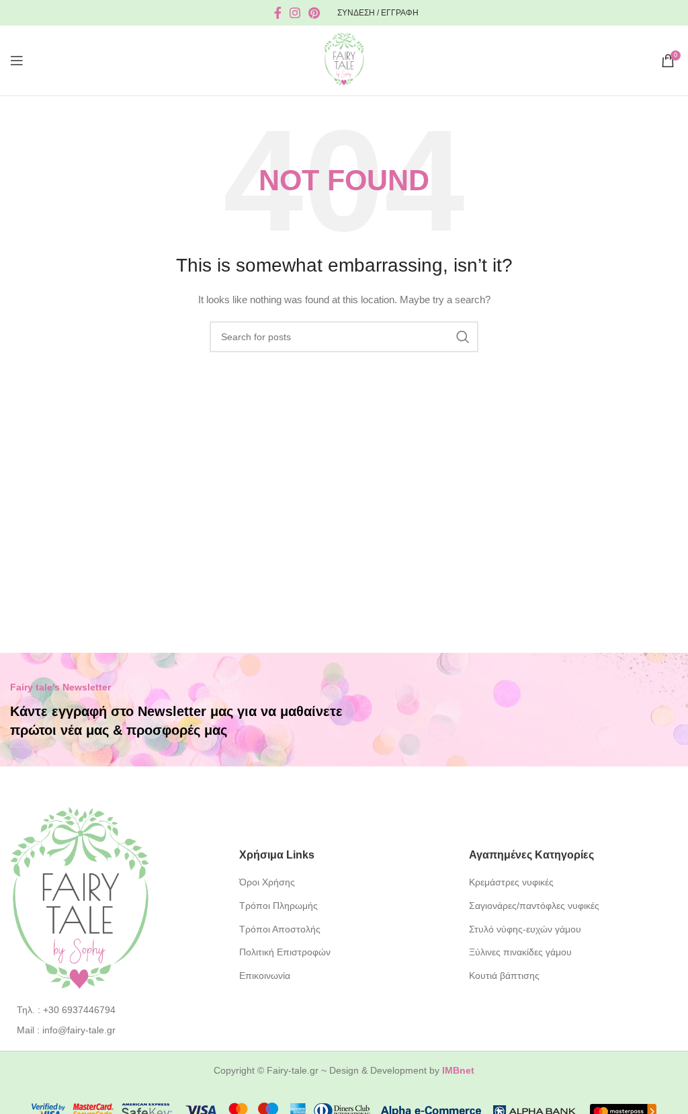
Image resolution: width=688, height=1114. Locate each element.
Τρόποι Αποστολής (279, 929)
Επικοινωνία (264, 975)
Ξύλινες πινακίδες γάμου (520, 952)
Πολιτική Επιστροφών (285, 952)
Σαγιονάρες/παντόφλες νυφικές (534, 905)
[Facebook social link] (278, 13)
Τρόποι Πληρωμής (278, 905)
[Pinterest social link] (314, 13)
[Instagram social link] (295, 13)
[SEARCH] (462, 336)
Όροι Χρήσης (267, 882)
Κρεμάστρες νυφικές (511, 882)
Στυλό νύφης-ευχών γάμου (525, 929)
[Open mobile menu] (16, 60)
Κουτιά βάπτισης (504, 975)
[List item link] (114, 1009)
